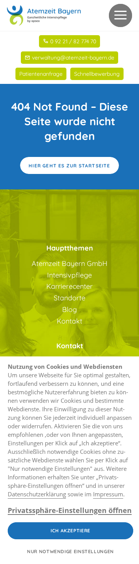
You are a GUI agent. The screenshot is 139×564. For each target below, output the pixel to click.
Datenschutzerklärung (37, 494)
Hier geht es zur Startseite (69, 166)
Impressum (108, 494)
